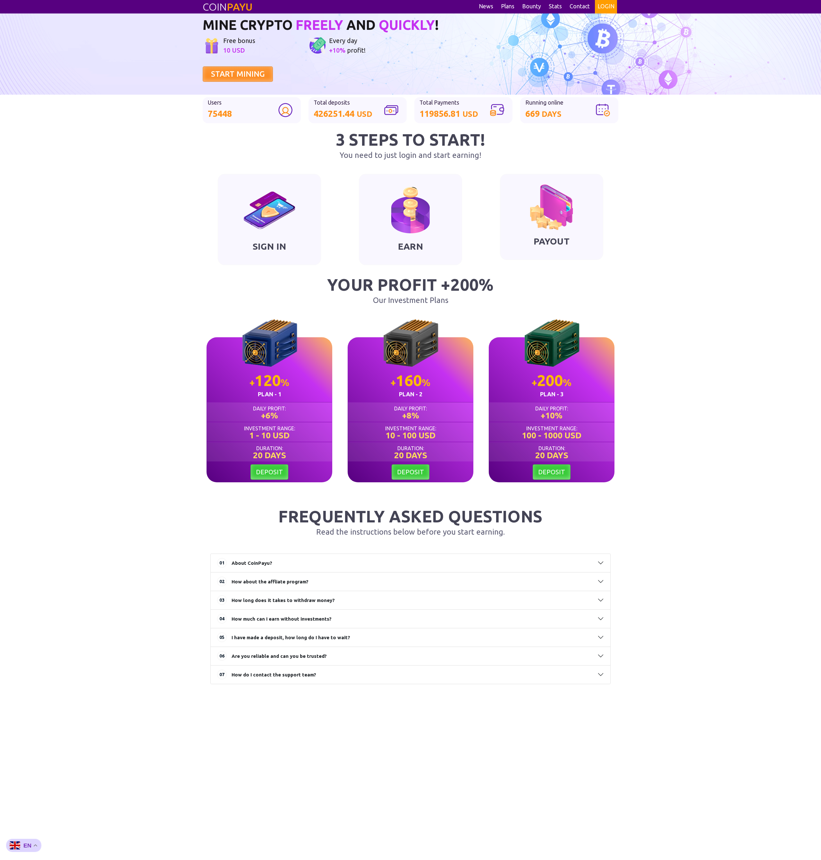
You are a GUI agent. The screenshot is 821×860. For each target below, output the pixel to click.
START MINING (238, 74)
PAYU (227, 7)
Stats (555, 6)
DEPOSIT (269, 472)
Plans (507, 6)
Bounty (531, 6)
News (486, 6)
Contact (580, 6)
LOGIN (605, 6)
